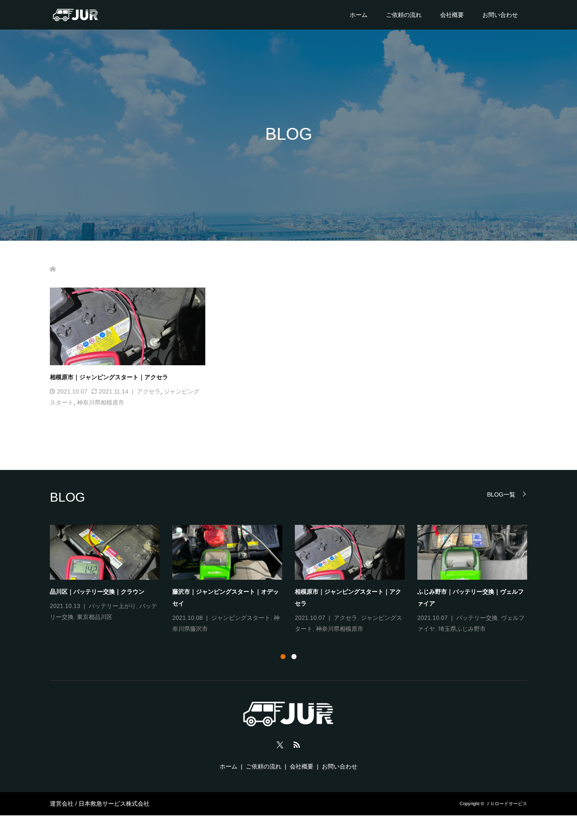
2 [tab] (294, 656)
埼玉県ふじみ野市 (462, 628)
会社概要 (452, 14)
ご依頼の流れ (404, 14)
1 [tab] (283, 656)
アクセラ (149, 391)
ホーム (358, 14)
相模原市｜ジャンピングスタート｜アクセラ (109, 377)
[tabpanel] (295, 580)
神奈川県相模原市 (100, 402)
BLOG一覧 (501, 494)
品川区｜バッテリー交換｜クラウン (97, 591)
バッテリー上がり (112, 606)
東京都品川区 (94, 617)
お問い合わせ (500, 14)
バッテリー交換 (477, 617)
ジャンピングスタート (240, 617)
